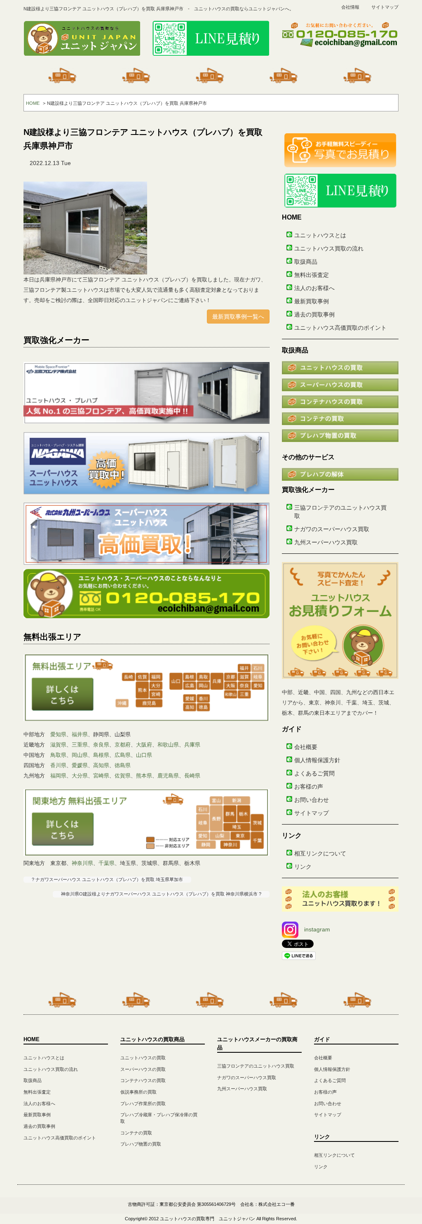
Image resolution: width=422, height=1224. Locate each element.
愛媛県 (80, 765)
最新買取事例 (311, 301)
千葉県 (106, 863)
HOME (33, 103)
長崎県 (192, 776)
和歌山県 (168, 745)
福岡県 (58, 776)
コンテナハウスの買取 (143, 1080)
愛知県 (58, 734)
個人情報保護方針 (317, 760)
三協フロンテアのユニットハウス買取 (255, 1065)
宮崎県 (101, 776)
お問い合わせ (311, 799)
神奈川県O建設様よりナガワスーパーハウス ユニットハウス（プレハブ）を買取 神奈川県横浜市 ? (161, 893)
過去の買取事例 (314, 314)
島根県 (101, 755)
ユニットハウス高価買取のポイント (340, 327)
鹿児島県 (168, 776)
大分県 (80, 776)
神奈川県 (82, 863)
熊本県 (144, 776)
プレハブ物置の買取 (140, 1143)
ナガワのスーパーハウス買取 (331, 529)
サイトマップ (385, 7)
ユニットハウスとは (320, 235)
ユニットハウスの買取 (143, 1057)
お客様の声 (308, 786)
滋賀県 (58, 745)
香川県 (58, 765)
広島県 (123, 755)
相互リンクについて (320, 853)
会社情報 (350, 7)
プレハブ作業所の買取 (143, 1103)
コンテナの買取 (136, 1132)
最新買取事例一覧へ (238, 316)
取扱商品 (305, 261)
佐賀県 (123, 776)
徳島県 (123, 765)
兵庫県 (192, 745)
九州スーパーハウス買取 (326, 542)
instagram (317, 929)
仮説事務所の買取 (138, 1091)
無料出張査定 (311, 275)
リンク (303, 866)
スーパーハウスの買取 (143, 1069)
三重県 (80, 745)
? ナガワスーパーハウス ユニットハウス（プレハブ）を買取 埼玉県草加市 (107, 879)
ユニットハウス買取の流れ (328, 248)
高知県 (101, 765)
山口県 (144, 755)
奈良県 (101, 745)
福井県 (80, 734)
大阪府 (144, 745)
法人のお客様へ (314, 288)
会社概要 (305, 747)
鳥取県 (58, 755)
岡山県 (80, 755)
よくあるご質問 (314, 773)
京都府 (123, 745)
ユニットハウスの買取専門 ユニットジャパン (207, 1218)
